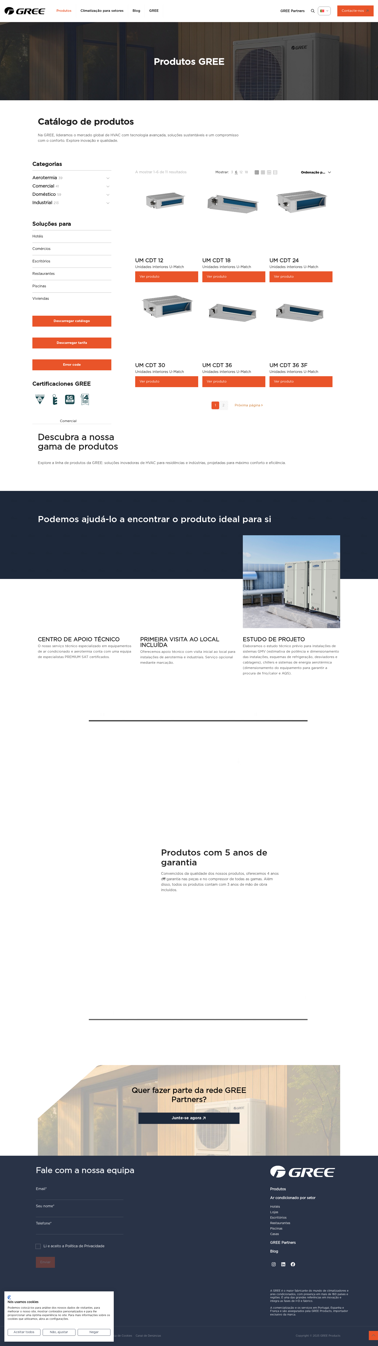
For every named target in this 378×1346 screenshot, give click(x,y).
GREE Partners (283, 1242)
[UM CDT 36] (233, 313)
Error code (72, 364)
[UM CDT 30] (166, 306)
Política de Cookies (119, 1335)
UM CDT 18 (216, 260)
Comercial (68, 421)
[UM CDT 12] (166, 201)
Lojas (274, 1212)
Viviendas (40, 298)
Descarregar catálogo (72, 321)
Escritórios (41, 261)
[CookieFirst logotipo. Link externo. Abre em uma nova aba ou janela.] (9, 1297)
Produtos (278, 1189)
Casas (274, 1234)
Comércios (41, 249)
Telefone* (44, 1223)
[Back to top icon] (373, 1335)
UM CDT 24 (284, 260)
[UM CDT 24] (301, 201)
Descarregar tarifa (72, 343)
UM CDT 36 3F (289, 365)
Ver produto (149, 276)
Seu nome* (45, 1206)
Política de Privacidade (84, 1246)
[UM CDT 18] (233, 204)
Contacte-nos (353, 10)
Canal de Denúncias (148, 1335)
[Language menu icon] (324, 11)
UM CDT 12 (149, 260)
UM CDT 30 (150, 365)
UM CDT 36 (217, 365)
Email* (41, 1189)
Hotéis (37, 236)
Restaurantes (43, 273)
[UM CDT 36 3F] (301, 313)
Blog (274, 1251)
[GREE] (25, 11)
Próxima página (247, 405)
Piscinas (39, 286)
